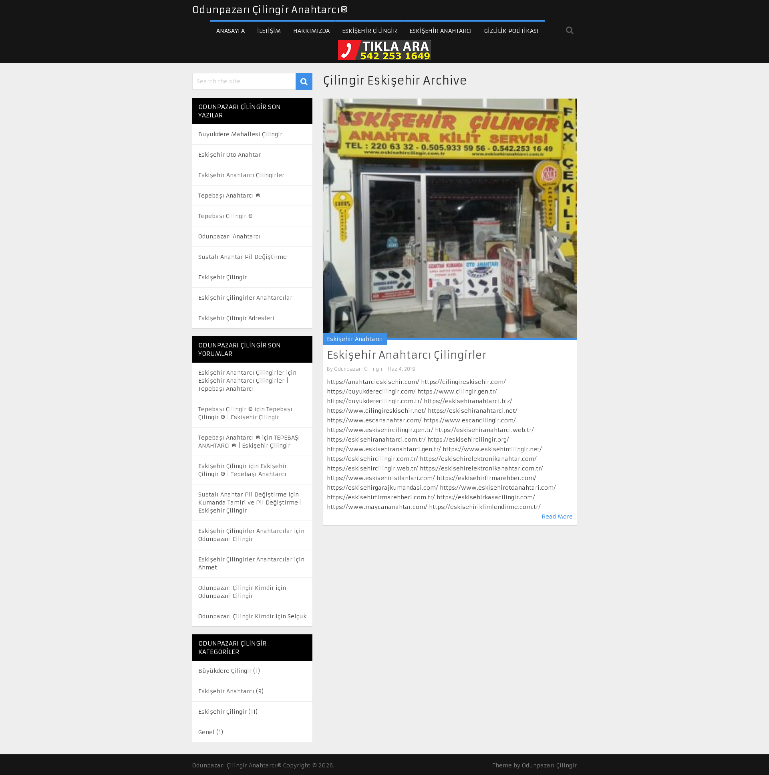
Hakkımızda (311, 30)
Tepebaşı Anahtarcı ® (229, 195)
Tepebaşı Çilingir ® (225, 216)
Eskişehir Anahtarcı (440, 30)
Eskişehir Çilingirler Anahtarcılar (245, 297)
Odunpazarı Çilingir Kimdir (236, 587)
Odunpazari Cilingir (358, 369)
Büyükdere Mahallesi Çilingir (240, 134)
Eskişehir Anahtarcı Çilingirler (407, 355)
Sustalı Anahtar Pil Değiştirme (242, 256)
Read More (557, 516)
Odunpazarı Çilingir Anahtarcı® (270, 10)
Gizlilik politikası (511, 30)
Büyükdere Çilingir (225, 670)
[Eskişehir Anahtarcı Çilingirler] (450, 219)
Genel (206, 732)
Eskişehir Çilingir (369, 30)
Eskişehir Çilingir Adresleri (236, 318)
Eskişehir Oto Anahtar (229, 154)
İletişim (269, 30)
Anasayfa (230, 30)
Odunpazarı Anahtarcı (229, 236)
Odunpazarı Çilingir (549, 765)
